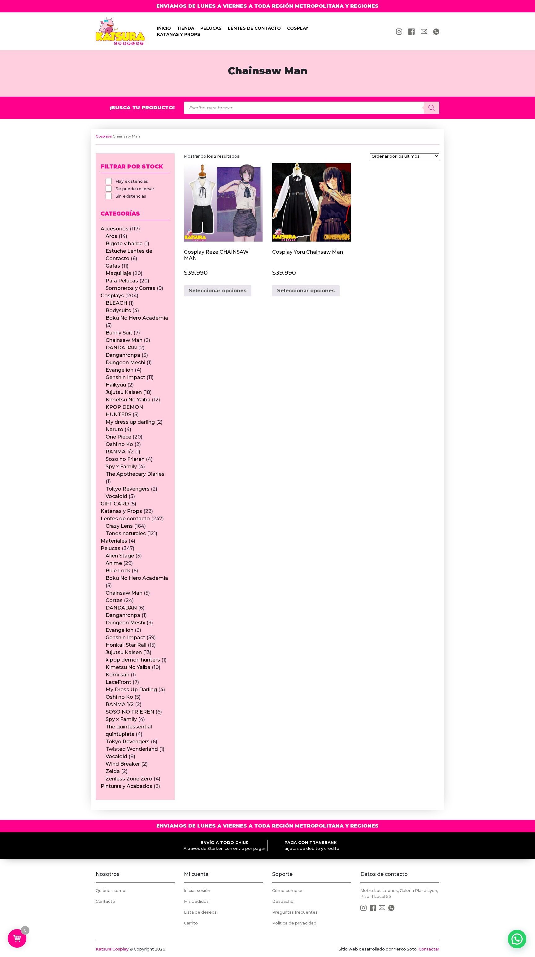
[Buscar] (431, 108)
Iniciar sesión (197, 890)
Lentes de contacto (254, 28)
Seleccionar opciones (217, 291)
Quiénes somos (112, 890)
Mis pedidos (196, 901)
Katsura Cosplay (112, 949)
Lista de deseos (200, 912)
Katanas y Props (178, 34)
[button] (517, 939)
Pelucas (211, 28)
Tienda (185, 28)
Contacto (105, 901)
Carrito (191, 923)
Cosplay (297, 28)
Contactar (429, 949)
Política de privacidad (294, 923)
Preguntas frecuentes (295, 912)
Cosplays (104, 136)
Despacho (283, 901)
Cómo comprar (287, 890)
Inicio (164, 28)
